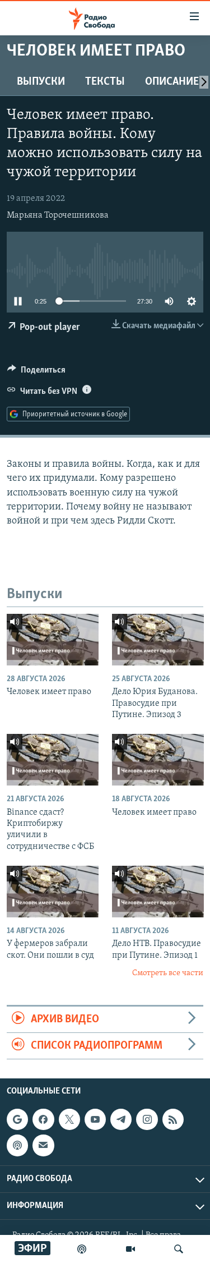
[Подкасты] (17, 1145)
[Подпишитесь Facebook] (43, 1119)
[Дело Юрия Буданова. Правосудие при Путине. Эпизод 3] (158, 639)
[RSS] (173, 1119)
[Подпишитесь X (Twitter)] (69, 1119)
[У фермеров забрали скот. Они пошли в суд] (53, 891)
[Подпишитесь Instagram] (146, 1119)
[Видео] (130, 1249)
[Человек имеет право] (53, 639)
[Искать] (178, 1249)
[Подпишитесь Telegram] (121, 1119)
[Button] (36, 372)
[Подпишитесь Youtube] (95, 1119)
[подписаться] (43, 1145)
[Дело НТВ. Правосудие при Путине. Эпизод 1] (158, 891)
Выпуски (41, 82)
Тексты (105, 82)
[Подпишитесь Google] (17, 1119)
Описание (172, 82)
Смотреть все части (167, 973)
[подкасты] (82, 1249)
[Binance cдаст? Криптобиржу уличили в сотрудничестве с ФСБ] (53, 760)
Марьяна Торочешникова (58, 215)
